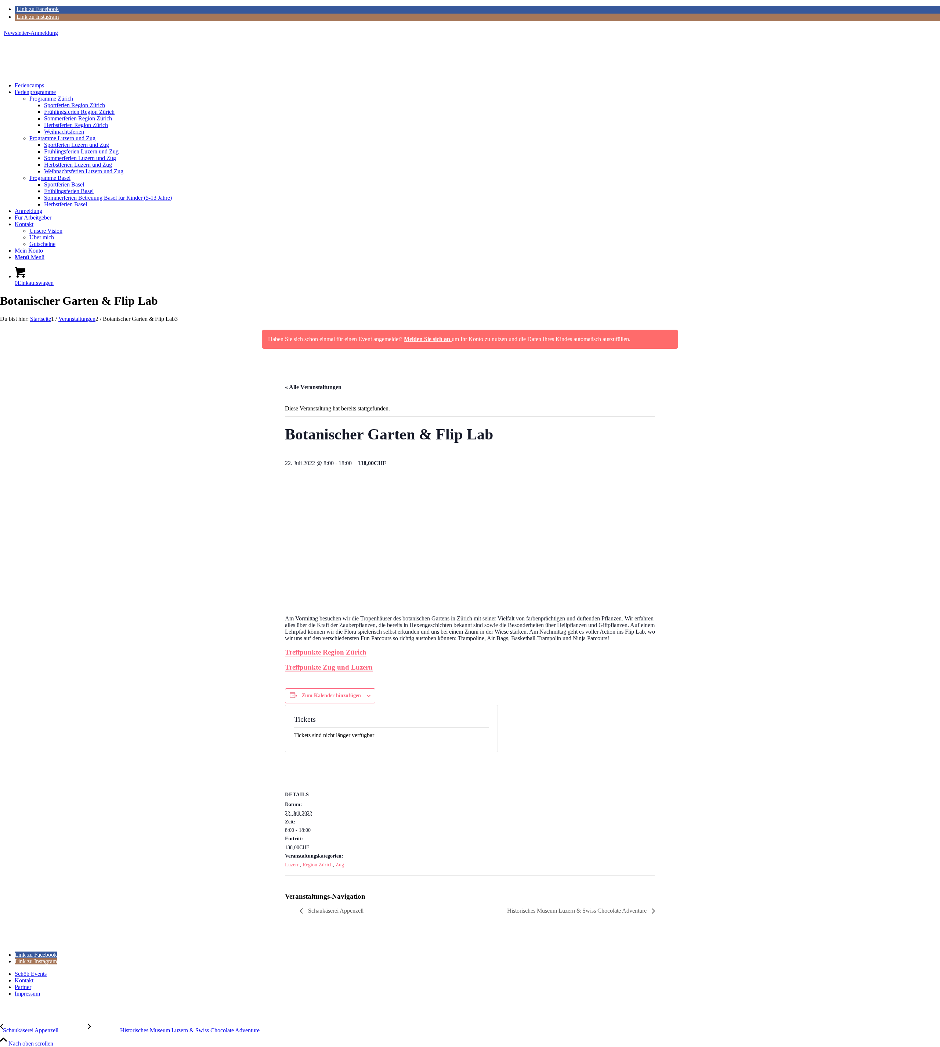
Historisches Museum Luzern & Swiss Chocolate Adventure (577, 910)
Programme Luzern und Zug (62, 138)
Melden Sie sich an (428, 339)
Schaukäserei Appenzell (335, 910)
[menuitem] (472, 33)
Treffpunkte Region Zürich (325, 652)
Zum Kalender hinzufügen (331, 695)
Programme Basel (49, 178)
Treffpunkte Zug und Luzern (329, 667)
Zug (340, 864)
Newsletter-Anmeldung (31, 33)
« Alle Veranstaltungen (313, 387)
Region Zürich (318, 864)
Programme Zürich (51, 98)
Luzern (292, 864)
